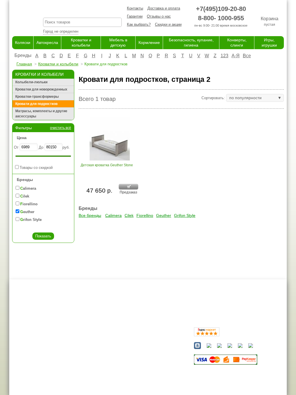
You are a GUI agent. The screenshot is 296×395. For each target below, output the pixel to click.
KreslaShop (82, 10)
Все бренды (90, 215)
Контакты (135, 8)
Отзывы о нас (159, 16)
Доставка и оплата (163, 8)
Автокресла (47, 42)
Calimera (113, 215)
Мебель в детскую (145, 356)
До (41, 147)
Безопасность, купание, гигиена (157, 368)
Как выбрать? (139, 24)
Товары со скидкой (36, 167)
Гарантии (135, 16)
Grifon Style (184, 215)
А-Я (236, 55)
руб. (66, 147)
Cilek (129, 215)
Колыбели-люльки (31, 82)
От (16, 147)
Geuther (163, 215)
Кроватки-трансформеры (37, 97)
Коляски (22, 42)
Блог (90, 350)
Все (247, 55)
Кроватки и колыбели (58, 64)
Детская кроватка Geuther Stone (107, 165)
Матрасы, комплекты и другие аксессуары (41, 113)
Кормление (149, 42)
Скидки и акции (168, 24)
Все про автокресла (103, 339)
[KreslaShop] (20, 17)
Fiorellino (144, 215)
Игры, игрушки (141, 379)
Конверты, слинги (144, 373)
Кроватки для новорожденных (41, 89)
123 (224, 55)
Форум (92, 345)
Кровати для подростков (36, 104)
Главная (24, 64)
